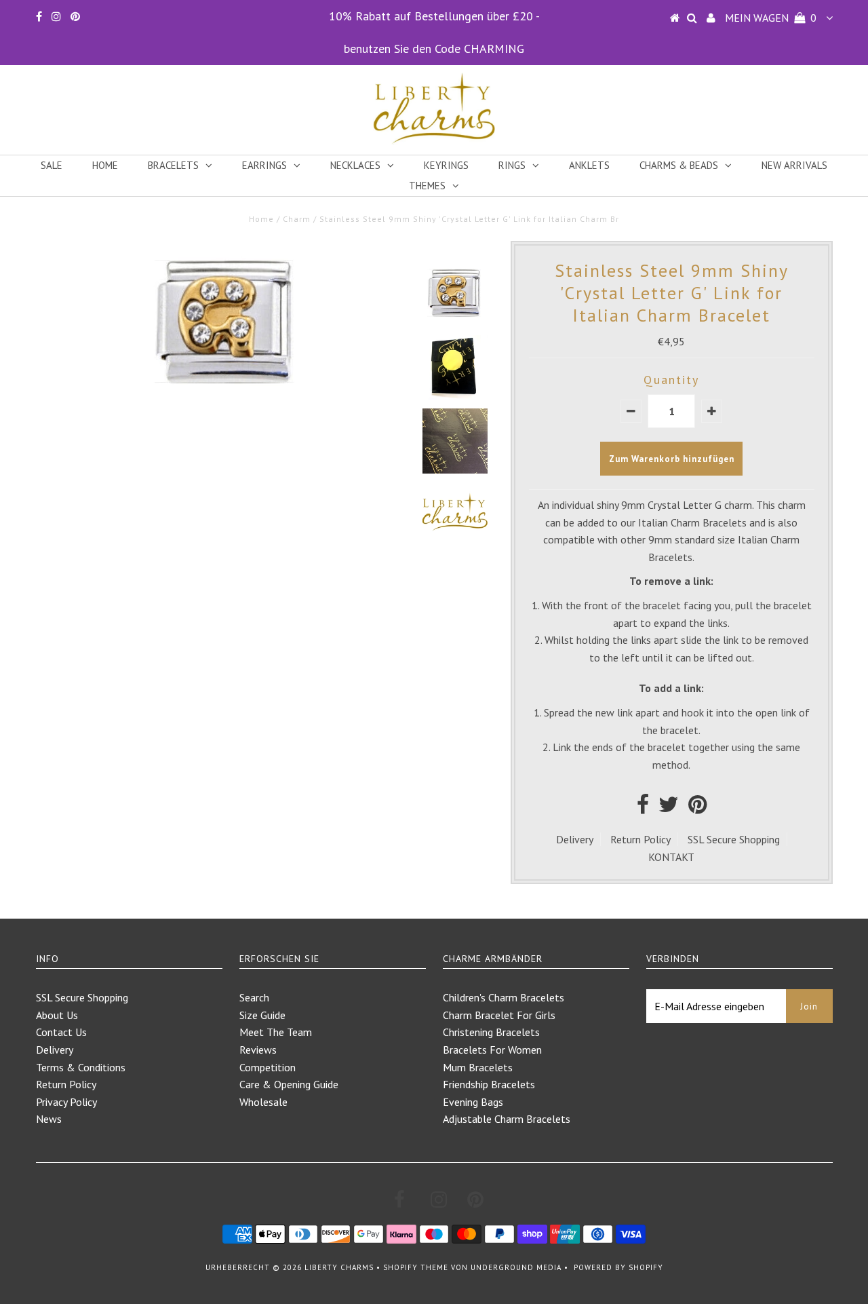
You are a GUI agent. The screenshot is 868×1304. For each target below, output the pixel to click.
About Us (57, 1015)
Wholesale (263, 1102)
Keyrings (446, 165)
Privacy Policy (66, 1102)
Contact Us (61, 1032)
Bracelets (173, 165)
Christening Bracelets (491, 1032)
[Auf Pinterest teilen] (697, 808)
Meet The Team (275, 1032)
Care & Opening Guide (288, 1084)
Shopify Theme (415, 1267)
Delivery (574, 839)
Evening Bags (473, 1102)
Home (105, 165)
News (49, 1119)
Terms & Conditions (80, 1067)
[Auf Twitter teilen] (668, 808)
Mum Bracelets (478, 1067)
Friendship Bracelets (489, 1084)
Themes (427, 185)
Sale (51, 165)
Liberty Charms (339, 1267)
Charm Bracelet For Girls (499, 1015)
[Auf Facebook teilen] (643, 808)
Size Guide (262, 1015)
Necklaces (355, 165)
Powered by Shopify (618, 1267)
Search (254, 997)
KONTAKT (671, 857)
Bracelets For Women (492, 1049)
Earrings (264, 165)
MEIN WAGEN (770, 17)
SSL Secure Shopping (734, 839)
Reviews (258, 1049)
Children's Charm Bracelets (503, 997)
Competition (267, 1067)
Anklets (589, 165)
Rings (512, 165)
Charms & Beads (678, 165)
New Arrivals (794, 165)
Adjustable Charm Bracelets (506, 1119)
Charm (297, 219)
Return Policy (640, 839)
